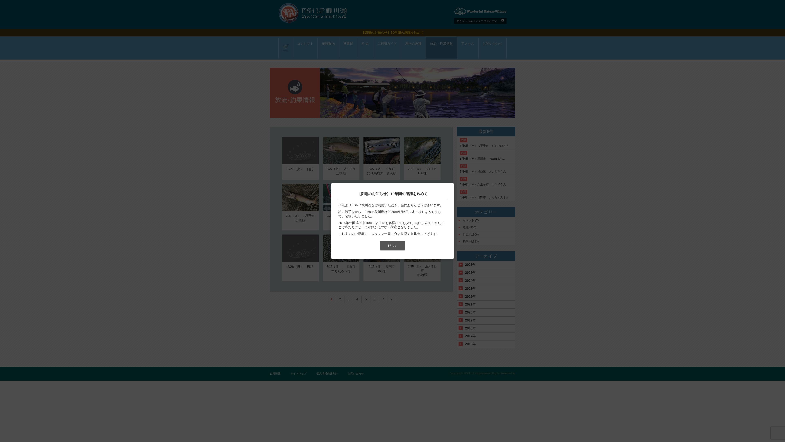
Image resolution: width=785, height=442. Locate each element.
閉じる (392, 245)
